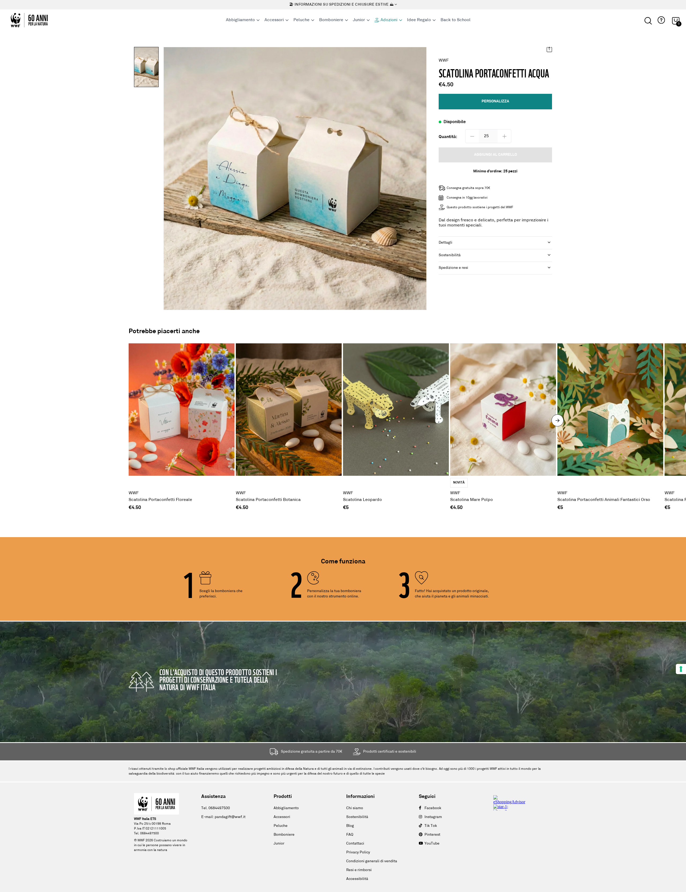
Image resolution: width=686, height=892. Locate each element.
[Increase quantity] (504, 136)
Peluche (281, 826)
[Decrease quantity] (472, 136)
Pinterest (432, 835)
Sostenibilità (357, 817)
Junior (279, 844)
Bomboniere (284, 835)
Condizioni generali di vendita (371, 861)
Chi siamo (354, 808)
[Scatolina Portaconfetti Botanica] (289, 423)
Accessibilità (357, 879)
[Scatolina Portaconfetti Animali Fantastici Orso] (610, 423)
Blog (350, 826)
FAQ (349, 835)
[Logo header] (29, 20)
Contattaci (355, 844)
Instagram (433, 817)
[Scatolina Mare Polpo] (503, 423)
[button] (660, 20)
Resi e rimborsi (359, 870)
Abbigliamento (286, 808)
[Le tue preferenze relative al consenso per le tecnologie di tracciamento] (681, 669)
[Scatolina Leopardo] (396, 423)
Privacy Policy (358, 852)
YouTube (431, 844)
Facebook (432, 808)
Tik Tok (430, 826)
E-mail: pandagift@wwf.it (223, 817)
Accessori (282, 817)
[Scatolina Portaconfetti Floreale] (181, 423)
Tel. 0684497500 (215, 808)
